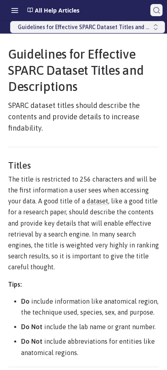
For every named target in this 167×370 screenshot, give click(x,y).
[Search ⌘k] (156, 10)
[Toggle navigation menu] (14, 10)
